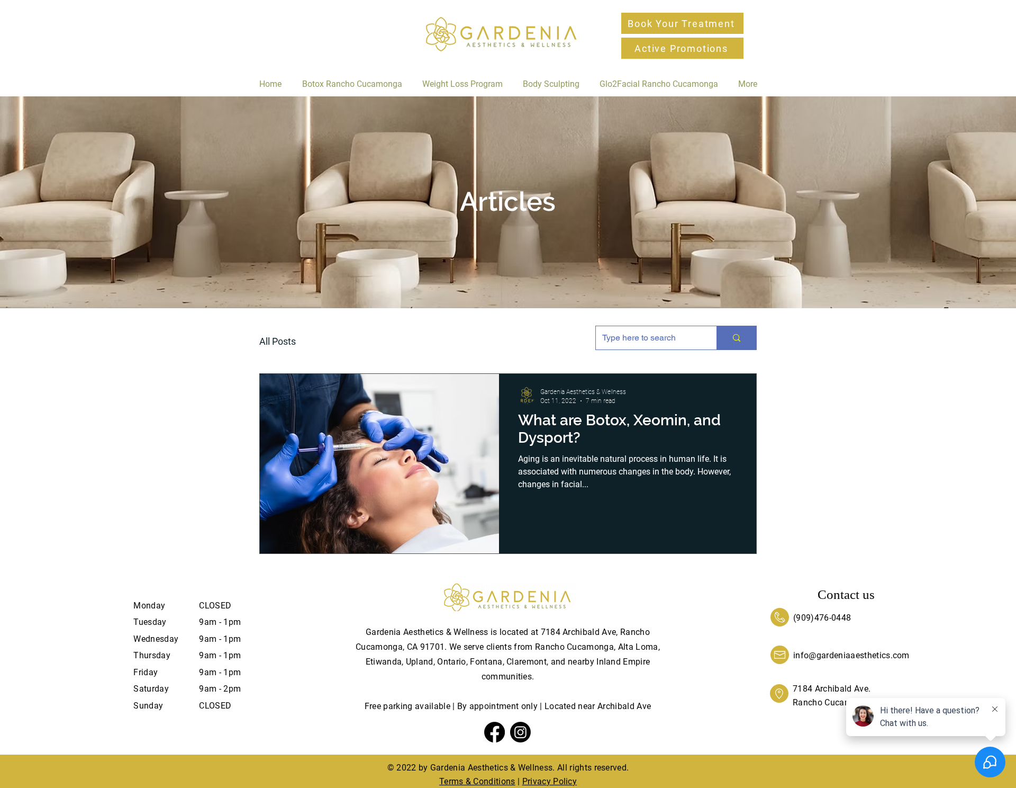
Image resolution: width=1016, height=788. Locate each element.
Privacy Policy (549, 781)
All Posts (277, 341)
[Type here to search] (736, 338)
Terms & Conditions (477, 781)
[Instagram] (520, 732)
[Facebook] (494, 732)
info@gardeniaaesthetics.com (851, 655)
